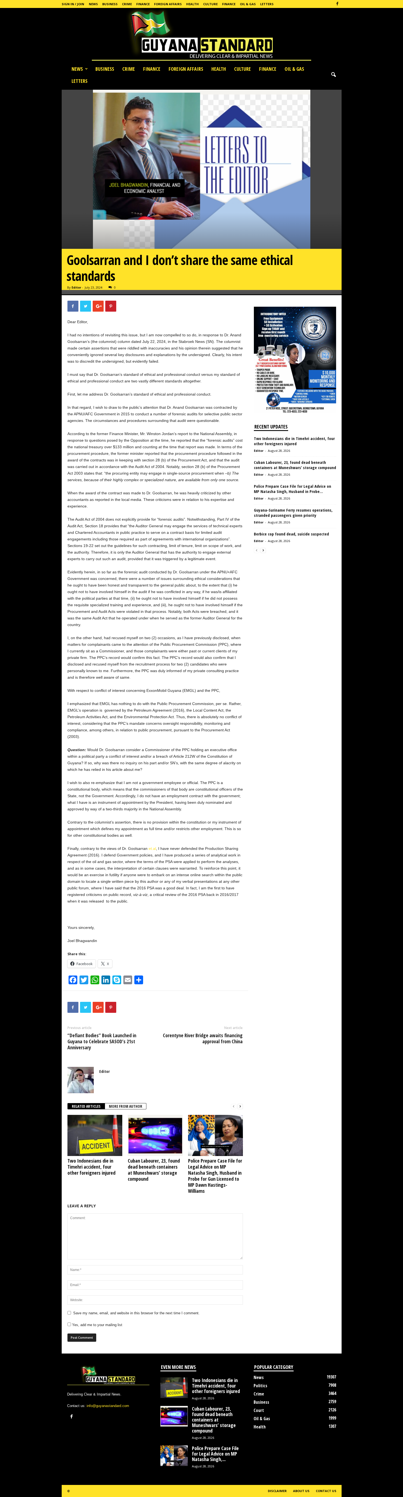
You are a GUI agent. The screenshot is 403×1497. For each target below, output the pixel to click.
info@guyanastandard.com (108, 1406)
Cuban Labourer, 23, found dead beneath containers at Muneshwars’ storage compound (154, 1169)
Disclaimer (277, 1491)
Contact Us (326, 1491)
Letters (267, 4)
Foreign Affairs (168, 4)
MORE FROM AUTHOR (125, 1106)
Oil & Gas (248, 4)
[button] (333, 75)
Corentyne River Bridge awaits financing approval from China (203, 1038)
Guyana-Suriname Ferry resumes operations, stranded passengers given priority (293, 512)
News (93, 4)
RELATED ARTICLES (86, 1106)
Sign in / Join (73, 4)
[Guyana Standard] (201, 35)
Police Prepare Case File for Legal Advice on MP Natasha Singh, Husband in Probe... (292, 488)
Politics (260, 1386)
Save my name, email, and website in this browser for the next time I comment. (136, 1313)
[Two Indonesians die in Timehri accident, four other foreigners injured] (94, 1135)
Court (259, 1410)
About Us (301, 1491)
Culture (210, 4)
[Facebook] (337, 4)
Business (110, 4)
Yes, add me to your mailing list (96, 1325)
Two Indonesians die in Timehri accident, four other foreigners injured (91, 1166)
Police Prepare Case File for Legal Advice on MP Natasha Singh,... (215, 1453)
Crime (127, 4)
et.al (152, 848)
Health (192, 4)
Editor (76, 287)
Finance (143, 4)
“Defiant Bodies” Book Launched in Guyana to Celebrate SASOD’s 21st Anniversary (101, 1041)
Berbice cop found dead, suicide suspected (291, 534)
